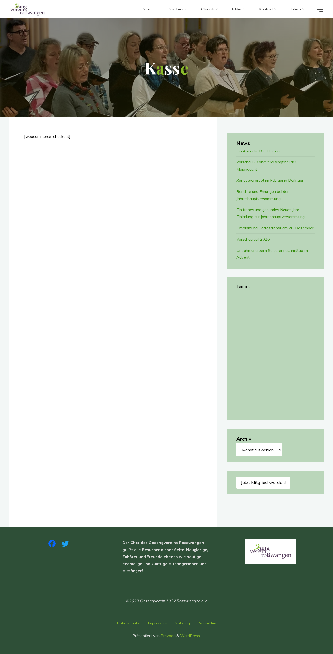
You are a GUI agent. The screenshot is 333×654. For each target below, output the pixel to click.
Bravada (168, 635)
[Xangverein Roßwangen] (28, 9)
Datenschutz (128, 623)
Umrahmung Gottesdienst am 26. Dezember (274, 227)
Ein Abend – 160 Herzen (258, 151)
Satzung (182, 623)
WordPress (190, 635)
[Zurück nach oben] (314, 635)
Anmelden (207, 623)
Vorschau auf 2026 (253, 239)
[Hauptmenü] (318, 9)
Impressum (157, 623)
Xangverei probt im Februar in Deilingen (270, 180)
